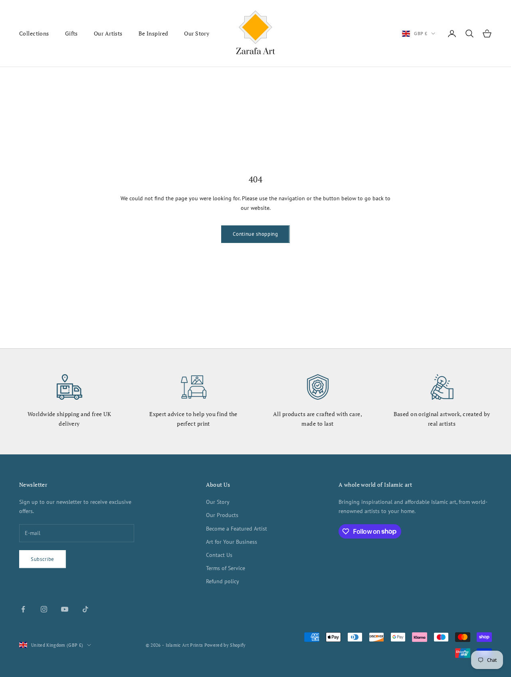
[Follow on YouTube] (65, 609)
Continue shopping (255, 234)
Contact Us (219, 555)
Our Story (196, 33)
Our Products (222, 515)
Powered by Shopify (225, 645)
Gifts (71, 33)
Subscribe (42, 559)
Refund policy (222, 581)
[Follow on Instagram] (44, 609)
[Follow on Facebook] (23, 609)
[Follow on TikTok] (85, 609)
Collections (34, 33)
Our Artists (108, 33)
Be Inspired (153, 33)
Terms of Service (225, 568)
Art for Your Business (231, 541)
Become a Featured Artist (236, 528)
